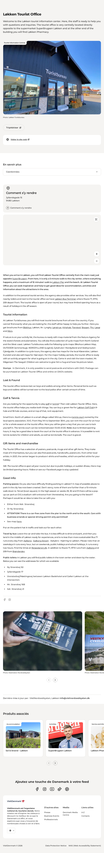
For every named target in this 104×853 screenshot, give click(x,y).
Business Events (51, 816)
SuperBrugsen (19, 278)
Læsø (97, 327)
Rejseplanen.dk (39, 548)
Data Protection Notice (55, 845)
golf (47, 404)
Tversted (76, 327)
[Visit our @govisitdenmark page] (59, 789)
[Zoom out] (97, 261)
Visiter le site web (19, 139)
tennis (55, 404)
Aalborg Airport (41, 541)
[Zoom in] (97, 254)
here (19, 521)
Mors (9, 331)
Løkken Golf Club (85, 407)
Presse (47, 812)
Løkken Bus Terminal (65, 299)
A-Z (82, 812)
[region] (52, 240)
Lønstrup (56, 327)
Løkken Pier (58, 282)
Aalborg (28, 541)
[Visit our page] (44, 789)
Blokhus (27, 327)
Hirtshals (66, 327)
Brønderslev (19, 551)
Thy (92, 327)
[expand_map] (96, 219)
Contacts (85, 816)
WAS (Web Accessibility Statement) (84, 845)
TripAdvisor (12, 127)
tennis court (78, 417)
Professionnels (51, 819)
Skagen (85, 327)
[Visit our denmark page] (37, 789)
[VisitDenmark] (15, 801)
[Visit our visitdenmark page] (52, 789)
